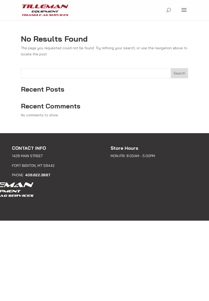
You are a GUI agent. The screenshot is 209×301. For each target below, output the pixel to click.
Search (179, 73)
